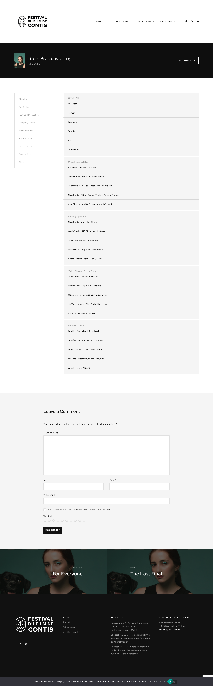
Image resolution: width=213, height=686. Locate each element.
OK (170, 681)
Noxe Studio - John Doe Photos (83, 222)
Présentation (69, 627)
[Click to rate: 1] (45, 520)
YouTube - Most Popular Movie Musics (86, 358)
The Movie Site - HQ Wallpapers (83, 240)
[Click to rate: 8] (75, 520)
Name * (46, 480)
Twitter (71, 113)
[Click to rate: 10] (84, 520)
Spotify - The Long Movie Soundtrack (85, 340)
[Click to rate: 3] (53, 520)
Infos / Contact (167, 21)
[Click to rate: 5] (62, 520)
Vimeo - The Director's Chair (81, 313)
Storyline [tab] (23, 99)
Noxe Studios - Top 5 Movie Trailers (84, 285)
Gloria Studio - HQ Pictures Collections (86, 231)
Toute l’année (122, 21)
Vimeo (71, 140)
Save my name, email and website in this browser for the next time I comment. (79, 509)
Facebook (72, 103)
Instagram (72, 122)
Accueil (66, 622)
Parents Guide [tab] (26, 138)
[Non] (174, 682)
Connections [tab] (25, 154)
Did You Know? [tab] (26, 146)
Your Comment (50, 432)
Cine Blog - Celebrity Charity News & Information (91, 204)
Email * (112, 480)
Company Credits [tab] (27, 122)
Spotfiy (71, 131)
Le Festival (101, 21)
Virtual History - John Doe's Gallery (85, 258)
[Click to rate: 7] (71, 520)
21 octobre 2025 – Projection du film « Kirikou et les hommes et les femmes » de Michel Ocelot (130, 638)
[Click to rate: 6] (66, 520)
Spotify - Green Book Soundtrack (83, 331)
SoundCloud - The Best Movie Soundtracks (88, 349)
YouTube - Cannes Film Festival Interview (87, 304)
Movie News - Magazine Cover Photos (86, 249)
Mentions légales (71, 632)
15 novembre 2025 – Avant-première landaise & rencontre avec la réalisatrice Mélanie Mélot (130, 626)
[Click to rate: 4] (58, 520)
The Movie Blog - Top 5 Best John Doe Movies (90, 185)
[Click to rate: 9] (80, 520)
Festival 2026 (144, 21)
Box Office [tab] (24, 107)
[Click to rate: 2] (49, 520)
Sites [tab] (21, 162)
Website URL (49, 495)
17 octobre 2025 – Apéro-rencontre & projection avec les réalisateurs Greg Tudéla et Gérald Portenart (130, 650)
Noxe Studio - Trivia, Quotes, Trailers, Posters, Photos (93, 195)
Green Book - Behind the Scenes (83, 276)
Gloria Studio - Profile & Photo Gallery (86, 176)
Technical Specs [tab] (26, 130)
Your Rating (48, 516)
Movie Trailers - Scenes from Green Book (87, 295)
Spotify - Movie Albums (79, 368)
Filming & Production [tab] (29, 114)
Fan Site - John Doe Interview (82, 167)
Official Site (73, 149)
